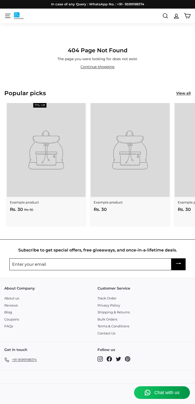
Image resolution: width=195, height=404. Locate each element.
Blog (8, 312)
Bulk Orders (107, 319)
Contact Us (106, 333)
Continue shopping (97, 66)
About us (11, 298)
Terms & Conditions (113, 326)
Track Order (107, 298)
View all (183, 93)
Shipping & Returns (114, 312)
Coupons (11, 319)
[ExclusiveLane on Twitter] (118, 359)
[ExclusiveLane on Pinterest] (127, 359)
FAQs (8, 326)
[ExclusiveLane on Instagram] (100, 359)
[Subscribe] (178, 264)
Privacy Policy (109, 305)
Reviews (11, 305)
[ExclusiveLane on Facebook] (109, 359)
